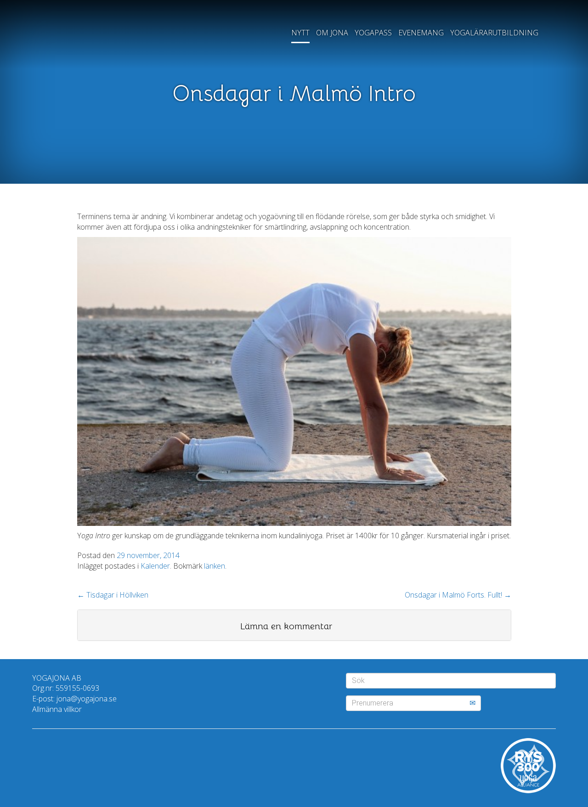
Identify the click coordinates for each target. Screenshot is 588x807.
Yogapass (373, 33)
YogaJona (95, 39)
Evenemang (421, 33)
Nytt (300, 33)
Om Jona (332, 33)
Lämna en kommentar (286, 626)
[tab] (294, 625)
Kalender (155, 566)
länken (214, 566)
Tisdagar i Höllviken (112, 595)
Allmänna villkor (57, 709)
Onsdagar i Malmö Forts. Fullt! (458, 595)
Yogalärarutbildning (494, 33)
